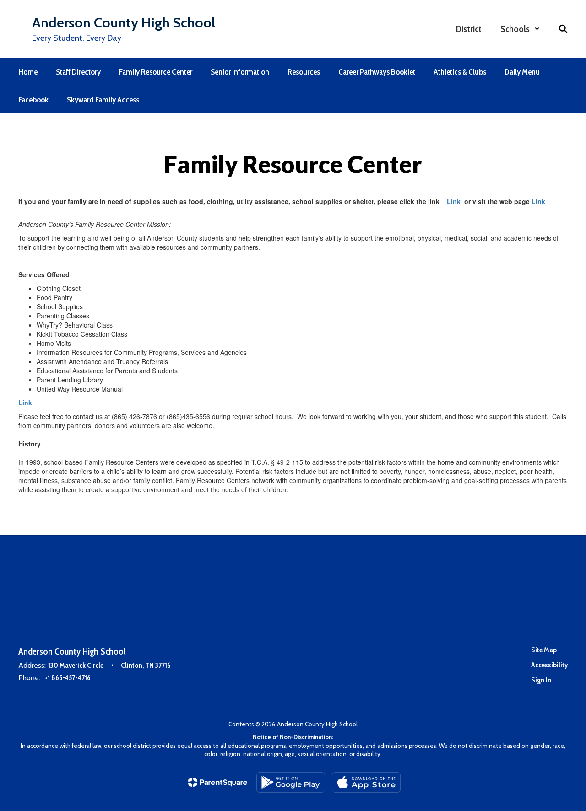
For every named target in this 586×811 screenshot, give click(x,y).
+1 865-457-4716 (67, 677)
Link (454, 201)
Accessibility (549, 665)
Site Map (544, 649)
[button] (520, 28)
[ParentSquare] (218, 782)
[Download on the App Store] (366, 782)
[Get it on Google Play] (290, 782)
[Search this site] (563, 28)
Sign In (541, 680)
